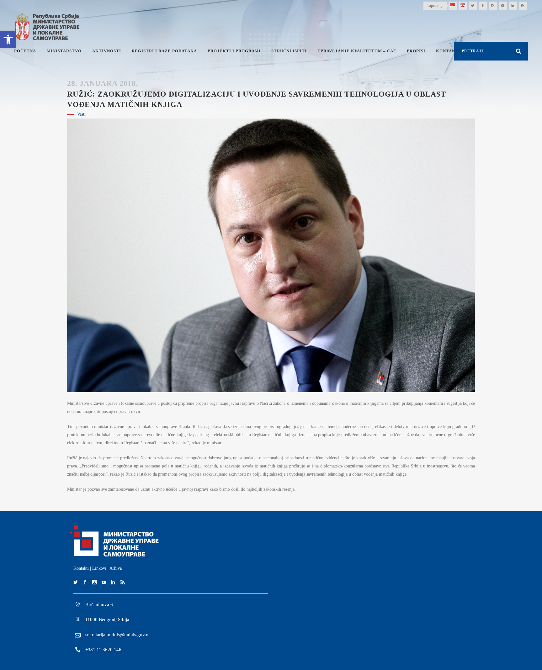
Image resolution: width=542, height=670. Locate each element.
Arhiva (115, 568)
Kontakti (81, 568)
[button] (8, 39)
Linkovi (99, 568)
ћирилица (435, 5)
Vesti (81, 114)
